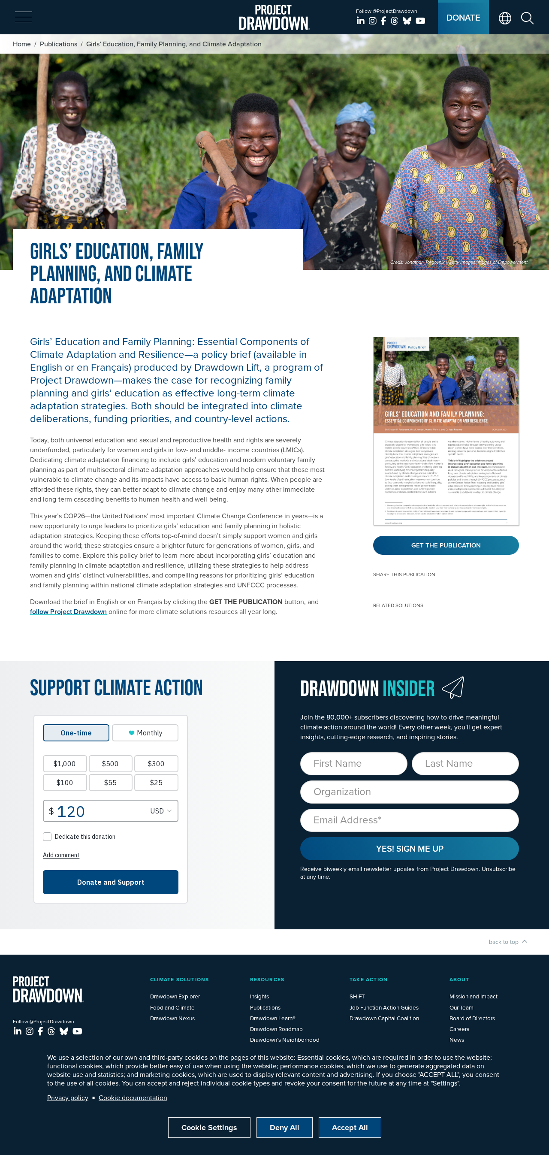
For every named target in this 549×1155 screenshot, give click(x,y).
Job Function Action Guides (384, 1007)
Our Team (461, 1007)
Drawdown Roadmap (276, 1029)
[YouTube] (420, 21)
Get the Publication (446, 545)
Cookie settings (209, 1127)
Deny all (284, 1127)
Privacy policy (67, 1097)
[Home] (274, 17)
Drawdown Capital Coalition (384, 1018)
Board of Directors (472, 1018)
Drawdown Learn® (273, 1018)
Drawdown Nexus (172, 1018)
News (456, 1039)
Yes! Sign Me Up (409, 848)
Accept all (350, 1127)
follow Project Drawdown (68, 612)
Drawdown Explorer (175, 996)
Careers (459, 1029)
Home (22, 43)
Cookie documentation (133, 1097)
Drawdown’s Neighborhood (285, 1039)
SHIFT (357, 996)
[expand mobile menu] (23, 17)
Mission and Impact (473, 996)
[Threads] (396, 21)
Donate (463, 17)
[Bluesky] (408, 21)
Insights (259, 996)
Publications (58, 43)
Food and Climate (172, 1007)
